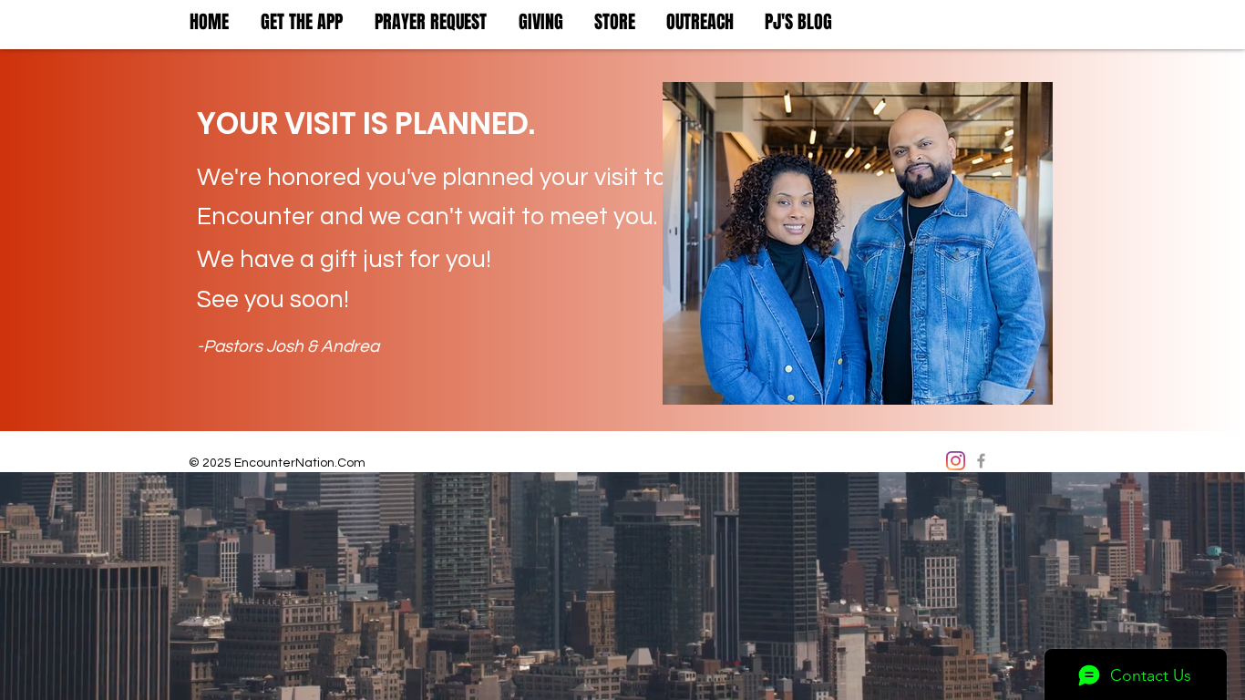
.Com (349, 463)
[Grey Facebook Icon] (981, 460)
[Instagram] (955, 460)
